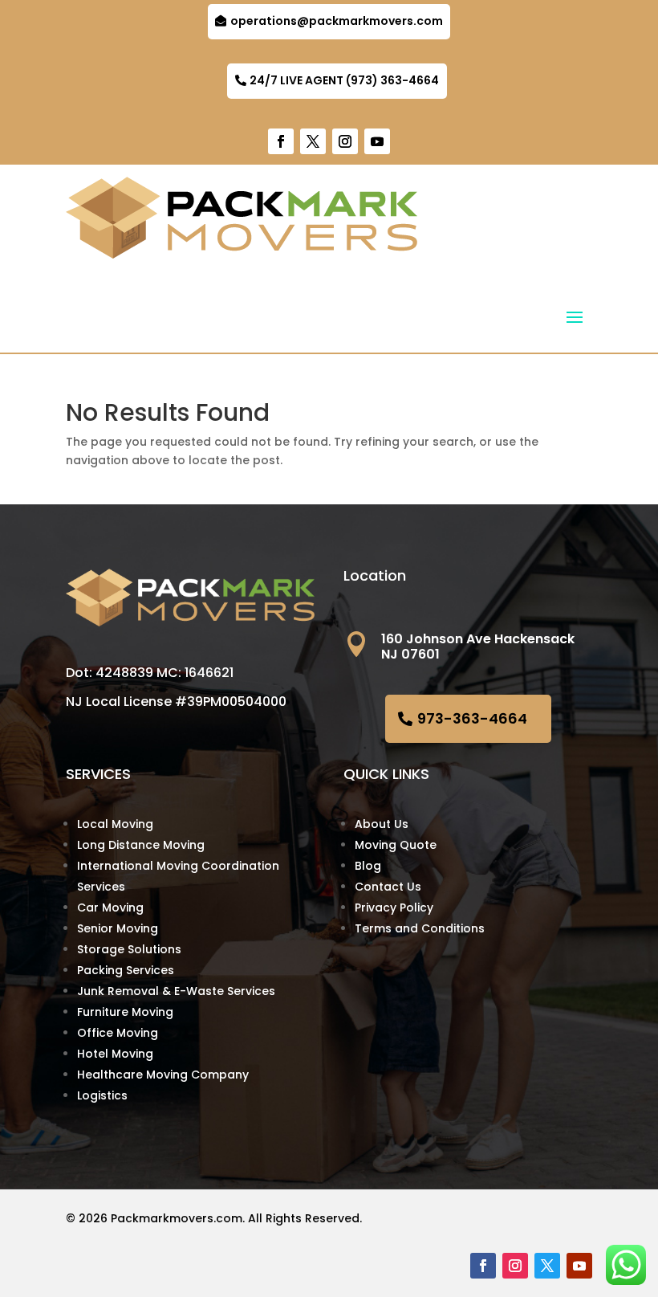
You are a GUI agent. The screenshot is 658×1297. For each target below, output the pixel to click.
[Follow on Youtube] (377, 141)
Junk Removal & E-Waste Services (176, 991)
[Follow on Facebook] (281, 141)
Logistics (102, 1095)
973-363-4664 (472, 718)
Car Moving (110, 907)
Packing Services (125, 970)
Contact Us (388, 887)
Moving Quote (396, 845)
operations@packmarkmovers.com (336, 21)
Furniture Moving (125, 1012)
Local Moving (115, 824)
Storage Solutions (129, 949)
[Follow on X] (313, 141)
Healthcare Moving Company (163, 1075)
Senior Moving (117, 928)
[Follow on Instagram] (345, 141)
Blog (368, 866)
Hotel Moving (115, 1054)
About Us (381, 824)
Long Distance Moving (141, 845)
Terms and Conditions (420, 928)
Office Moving (117, 1033)
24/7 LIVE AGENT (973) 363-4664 (344, 80)
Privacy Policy (394, 907)
